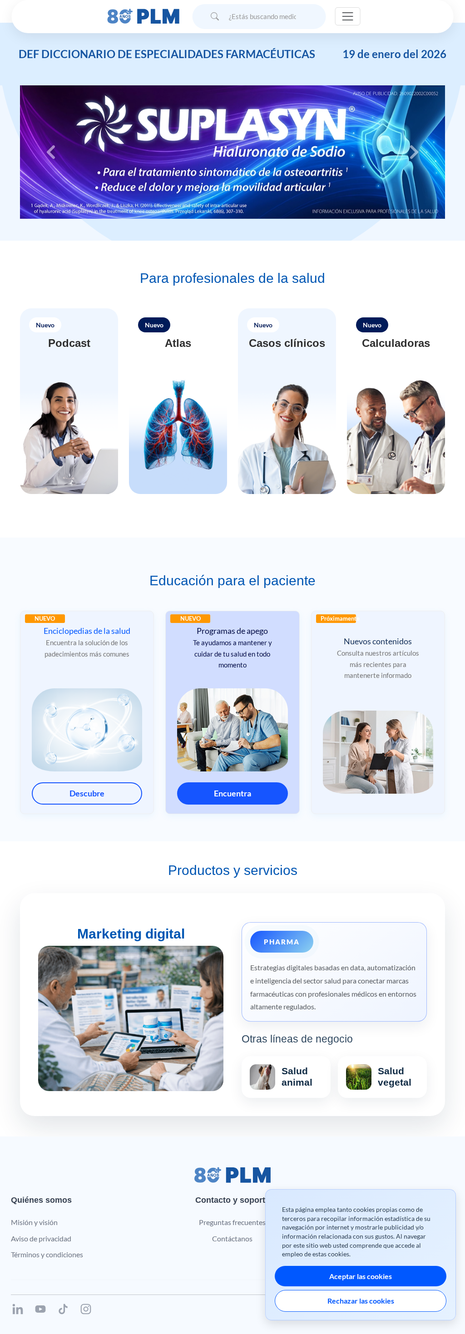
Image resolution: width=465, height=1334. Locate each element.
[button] (69, 401)
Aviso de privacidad (41, 1238)
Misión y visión (34, 1222)
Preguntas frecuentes (232, 1222)
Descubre (86, 793)
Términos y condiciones (47, 1254)
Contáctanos (232, 1238)
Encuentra (232, 793)
